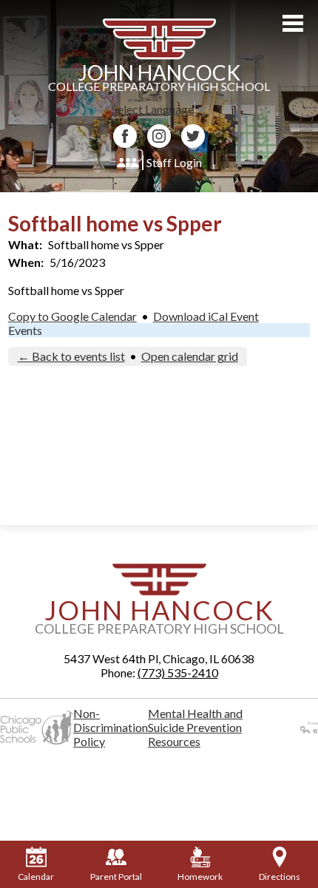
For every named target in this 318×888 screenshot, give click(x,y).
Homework (200, 876)
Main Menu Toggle (293, 23)
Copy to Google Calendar (72, 316)
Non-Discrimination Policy (110, 727)
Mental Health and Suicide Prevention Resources (195, 727)
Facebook (125, 136)
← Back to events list (71, 356)
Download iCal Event (206, 316)
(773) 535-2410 (178, 672)
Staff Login (174, 162)
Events (25, 330)
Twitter (193, 136)
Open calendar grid (189, 356)
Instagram (159, 136)
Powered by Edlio (293, 727)
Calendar (36, 876)
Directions (279, 876)
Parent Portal (116, 876)
